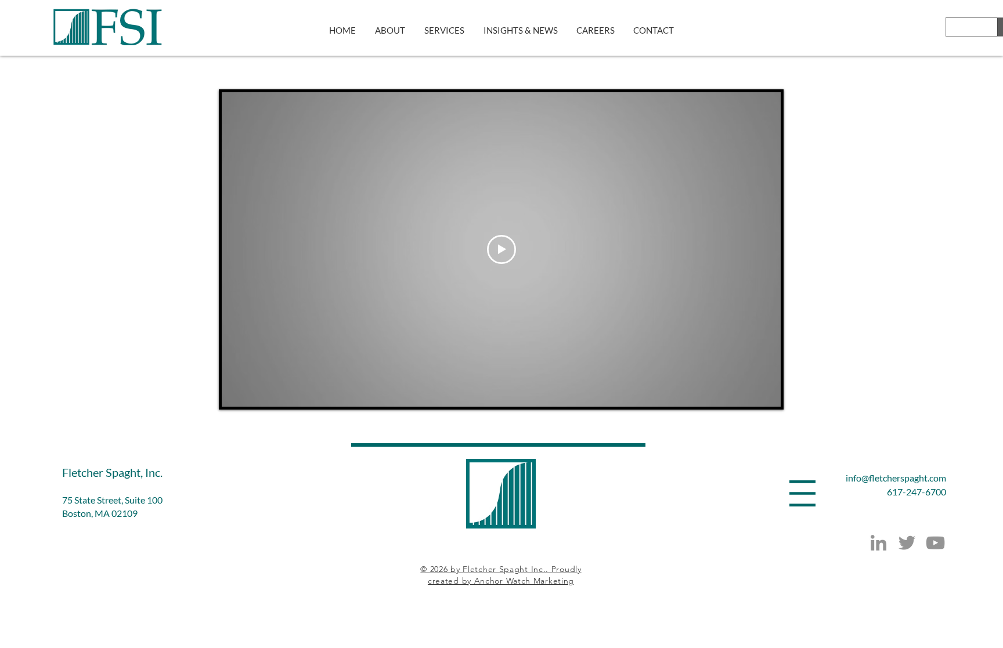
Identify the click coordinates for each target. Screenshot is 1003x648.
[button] (802, 493)
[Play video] (501, 249)
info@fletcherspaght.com (896, 477)
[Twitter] (907, 542)
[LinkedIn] (878, 542)
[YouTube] (935, 542)
